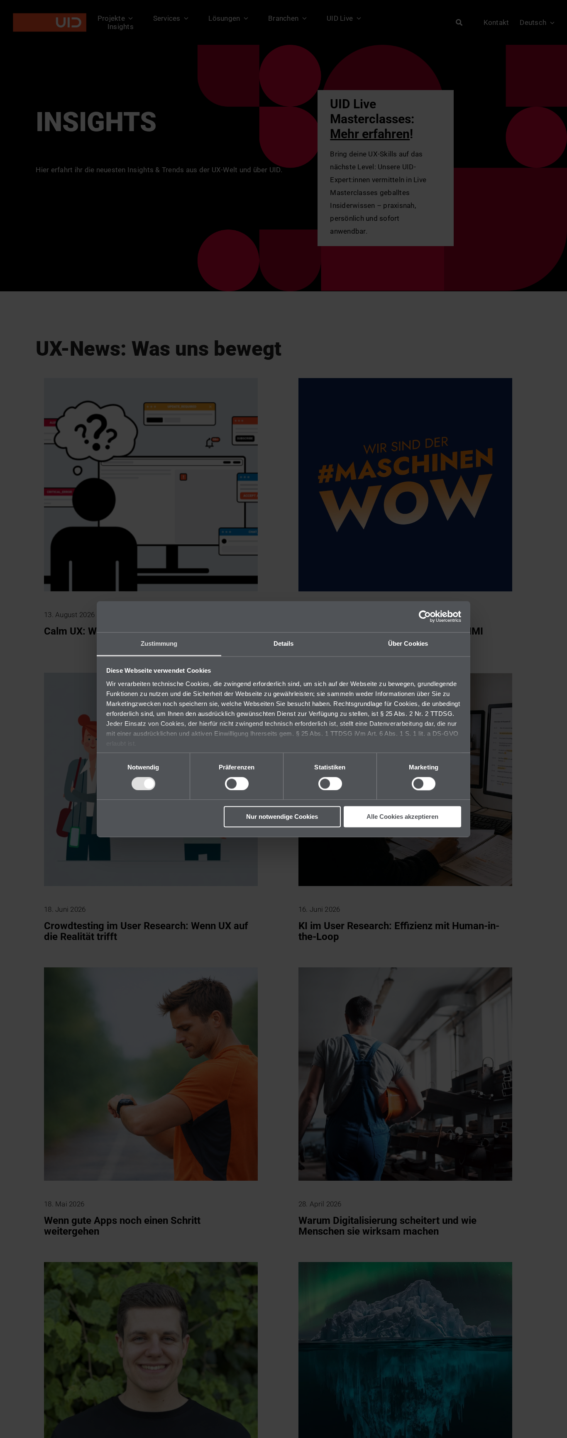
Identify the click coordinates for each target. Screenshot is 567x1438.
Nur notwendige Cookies (282, 816)
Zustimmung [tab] (159, 643)
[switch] (237, 783)
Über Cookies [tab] (408, 643)
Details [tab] (284, 643)
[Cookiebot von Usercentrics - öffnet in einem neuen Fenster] (425, 616)
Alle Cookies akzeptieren (402, 816)
